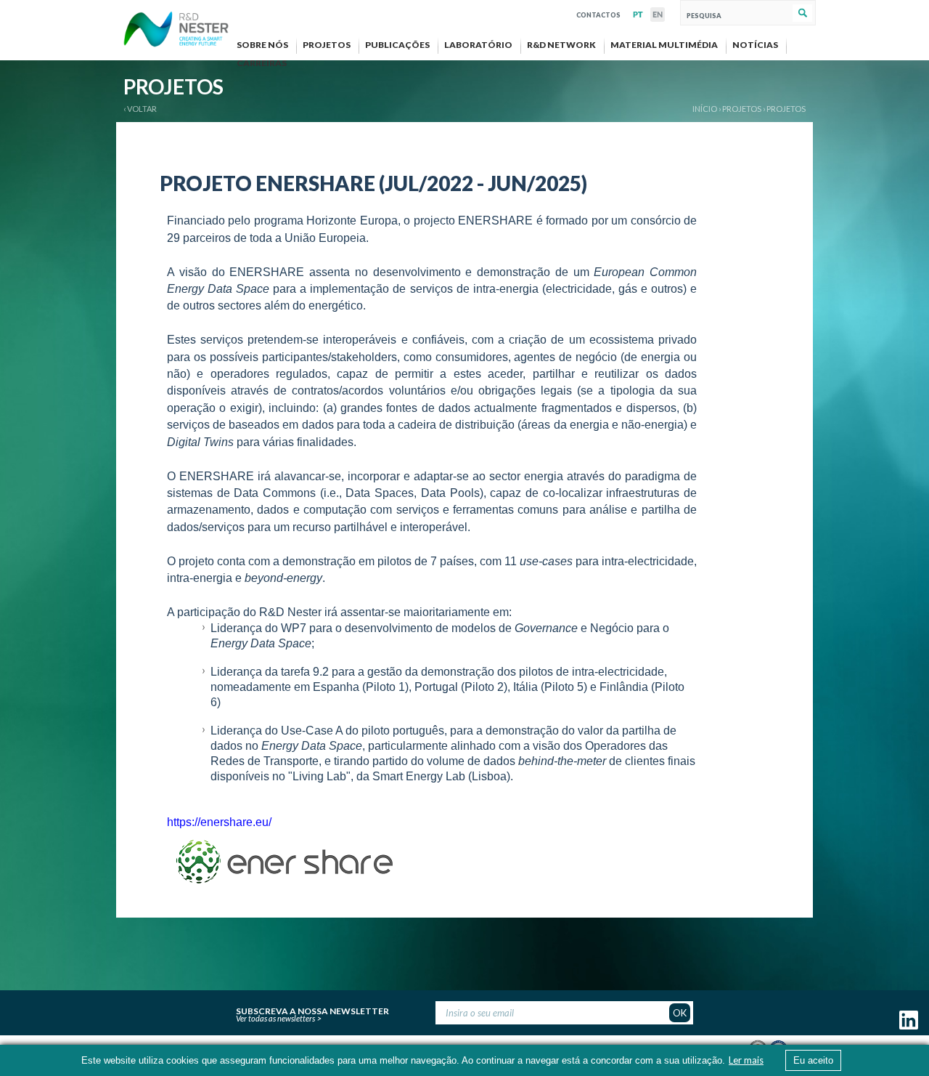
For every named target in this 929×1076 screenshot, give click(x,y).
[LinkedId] (908, 1026)
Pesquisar (802, 13)
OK (680, 1013)
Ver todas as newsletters (275, 1018)
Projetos (786, 108)
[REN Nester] (176, 31)
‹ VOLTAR (140, 108)
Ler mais (746, 1060)
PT (638, 14)
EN (657, 14)
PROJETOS (741, 108)
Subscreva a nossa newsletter (312, 1009)
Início (704, 108)
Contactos (598, 13)
